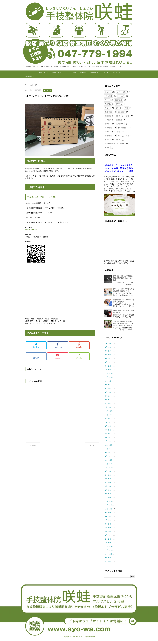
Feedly (79, 358)
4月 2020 (108, 486)
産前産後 (108, 116)
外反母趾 (108, 104)
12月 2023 (109, 411)
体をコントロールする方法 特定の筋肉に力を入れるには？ (123, 278)
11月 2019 (109, 505)
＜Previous (33, 445)
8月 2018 (108, 561)
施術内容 (83, 72)
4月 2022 (108, 434)
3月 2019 (108, 535)
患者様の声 (94, 72)
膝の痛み (108, 140)
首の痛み (108, 124)
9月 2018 (108, 558)
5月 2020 (108, 482)
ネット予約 (116, 72)
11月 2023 (109, 415)
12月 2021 (109, 445)
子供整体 (108, 120)
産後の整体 (121, 112)
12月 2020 (109, 460)
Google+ (79, 347)
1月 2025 (108, 370)
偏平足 (118, 140)
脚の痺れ (119, 104)
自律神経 (119, 120)
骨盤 (126, 108)
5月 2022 (108, 430)
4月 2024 (108, 396)
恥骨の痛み (108, 136)
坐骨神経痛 (108, 112)
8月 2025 (108, 355)
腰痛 (117, 108)
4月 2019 (108, 531)
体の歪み (108, 132)
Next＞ (92, 445)
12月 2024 (109, 373)
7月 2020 (108, 479)
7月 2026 (108, 343)
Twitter (36, 347)
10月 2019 (109, 509)
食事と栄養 (119, 124)
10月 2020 (109, 467)
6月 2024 (108, 388)
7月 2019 (108, 520)
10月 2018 (109, 554)
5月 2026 (108, 347)
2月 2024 (108, 403)
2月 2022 (108, 441)
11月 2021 (109, 449)
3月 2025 (108, 366)
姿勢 (127, 116)
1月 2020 (108, 498)
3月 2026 (108, 351)
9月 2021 (108, 452)
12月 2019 (109, 501)
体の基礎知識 (122, 128)
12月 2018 (109, 546)
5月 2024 (108, 392)
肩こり (107, 108)
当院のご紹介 (56, 72)
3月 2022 (108, 437)
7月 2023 (108, 422)
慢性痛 (122, 144)
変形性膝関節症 (110, 144)
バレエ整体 (108, 96)
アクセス (105, 72)
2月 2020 (108, 494)
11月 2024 (109, 377)
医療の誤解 (118, 100)
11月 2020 (109, 464)
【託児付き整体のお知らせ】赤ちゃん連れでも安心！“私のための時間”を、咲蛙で (123, 323)
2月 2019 (108, 539)
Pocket (57, 358)
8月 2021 (108, 456)
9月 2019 (108, 513)
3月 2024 (108, 400)
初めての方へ (43, 72)
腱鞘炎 (107, 148)
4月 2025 (108, 362)
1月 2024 (108, 407)
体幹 (118, 132)
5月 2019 (108, 528)
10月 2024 (109, 381)
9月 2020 (108, 471)
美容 (127, 136)
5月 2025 (108, 358)
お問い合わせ (29, 76)
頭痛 (119, 136)
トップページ (29, 72)
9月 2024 (108, 385)
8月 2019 (108, 516)
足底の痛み (108, 128)
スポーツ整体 (121, 92)
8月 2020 (108, 475)
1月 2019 (108, 543)
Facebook (58, 347)
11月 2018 (109, 550)
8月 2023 (108, 419)
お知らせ (108, 92)
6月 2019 (108, 524)
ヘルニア (121, 96)
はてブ (36, 356)
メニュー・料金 (70, 72)
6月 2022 (108, 426)
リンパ (107, 100)
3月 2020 (108, 490)
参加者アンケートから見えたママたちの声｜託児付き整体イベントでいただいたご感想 (119, 168)
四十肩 (118, 116)
